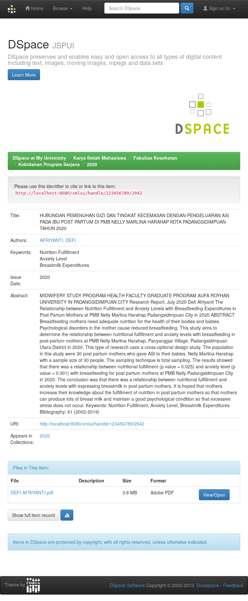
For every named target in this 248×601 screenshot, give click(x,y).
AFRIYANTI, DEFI (58, 240)
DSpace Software (127, 585)
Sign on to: (220, 8)
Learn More (24, 74)
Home (36, 8)
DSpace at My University (39, 157)
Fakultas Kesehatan (155, 157)
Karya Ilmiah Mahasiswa (99, 157)
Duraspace (208, 585)
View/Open (214, 494)
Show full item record (33, 515)
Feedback (233, 585)
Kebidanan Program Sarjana (49, 164)
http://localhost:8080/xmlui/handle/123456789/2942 (92, 423)
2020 (92, 164)
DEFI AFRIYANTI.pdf (32, 492)
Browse (61, 8)
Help (87, 8)
